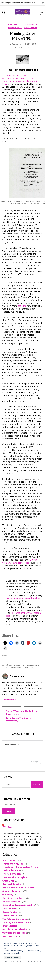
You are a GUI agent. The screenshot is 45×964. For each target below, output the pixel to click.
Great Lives (11, 25)
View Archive (9, 699)
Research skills (15, 27)
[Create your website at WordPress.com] (22, 2)
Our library (7, 894)
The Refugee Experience (14, 919)
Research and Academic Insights (18, 905)
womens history (28, 667)
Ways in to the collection (14, 929)
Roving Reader (30, 27)
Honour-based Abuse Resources (18, 887)
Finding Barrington (11, 873)
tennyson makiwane (13, 667)
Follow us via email (16, 799)
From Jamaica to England (15, 877)
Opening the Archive (12, 891)
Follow (8, 811)
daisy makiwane (23, 665)
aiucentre (17, 44)
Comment (34, 762)
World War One (10, 936)
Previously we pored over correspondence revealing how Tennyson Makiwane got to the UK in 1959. (20, 79)
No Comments (24, 48)
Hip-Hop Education (11, 884)
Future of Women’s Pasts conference (20, 561)
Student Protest (10, 915)
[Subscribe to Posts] (22, 825)
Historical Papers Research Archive (23, 598)
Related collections (28, 25)
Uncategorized (9, 925)
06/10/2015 (31, 44)
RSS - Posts (8, 827)
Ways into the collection (14, 932)
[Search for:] (15, 785)
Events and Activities (12, 863)
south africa (34, 665)
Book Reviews (9, 860)
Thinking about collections (15, 922)
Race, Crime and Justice (14, 898)
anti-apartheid (11, 665)
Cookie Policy (16, 953)
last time (21, 305)
